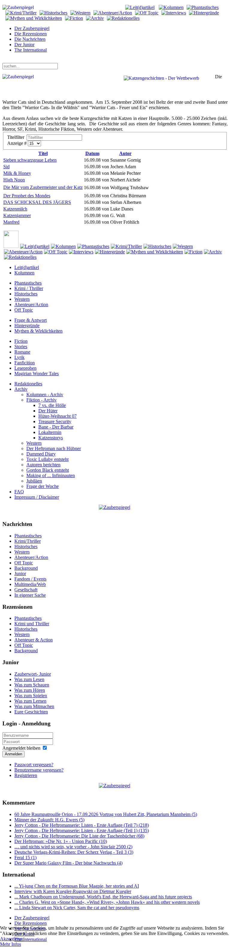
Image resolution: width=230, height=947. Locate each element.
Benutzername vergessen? (38, 769)
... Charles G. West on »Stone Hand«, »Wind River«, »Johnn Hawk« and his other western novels (107, 902)
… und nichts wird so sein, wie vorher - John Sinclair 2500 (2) (73, 846)
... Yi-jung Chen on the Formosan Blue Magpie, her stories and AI (76, 886)
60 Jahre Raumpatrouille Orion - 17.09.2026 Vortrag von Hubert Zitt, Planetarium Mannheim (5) (105, 814)
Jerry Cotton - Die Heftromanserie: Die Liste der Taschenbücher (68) (79, 835)
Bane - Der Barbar (55, 426)
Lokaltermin (49, 432)
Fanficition (24, 362)
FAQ (19, 491)
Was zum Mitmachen (34, 706)
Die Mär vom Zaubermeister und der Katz (43, 187)
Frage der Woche (42, 486)
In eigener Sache (30, 595)
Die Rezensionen (30, 33)
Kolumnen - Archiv (44, 394)
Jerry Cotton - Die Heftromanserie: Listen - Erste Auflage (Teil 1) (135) (81, 830)
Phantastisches (28, 282)
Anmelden (13, 754)
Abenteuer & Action (33, 639)
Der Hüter (48, 410)
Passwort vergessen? (33, 764)
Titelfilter (17, 137)
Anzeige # (17, 143)
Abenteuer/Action (31, 304)
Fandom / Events (30, 578)
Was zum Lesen (29, 679)
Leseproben (25, 368)
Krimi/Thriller (27, 541)
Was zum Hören (29, 690)
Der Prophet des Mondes (26, 195)
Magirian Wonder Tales (36, 373)
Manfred (11, 222)
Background (26, 568)
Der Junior (24, 44)
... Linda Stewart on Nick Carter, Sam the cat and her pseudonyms (76, 907)
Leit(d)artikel (26, 267)
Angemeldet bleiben (21, 748)
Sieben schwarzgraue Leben (30, 160)
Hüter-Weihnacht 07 (57, 416)
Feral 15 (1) (25, 857)
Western (22, 299)
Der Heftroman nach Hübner (53, 448)
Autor (125, 153)
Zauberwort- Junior (32, 674)
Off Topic (23, 309)
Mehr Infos (10, 944)
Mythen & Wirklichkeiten (38, 330)
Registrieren (25, 775)
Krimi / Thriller (28, 288)
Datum (92, 153)
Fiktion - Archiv (41, 399)
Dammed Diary (41, 453)
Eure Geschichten (31, 711)
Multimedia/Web (30, 584)
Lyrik (19, 357)
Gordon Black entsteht (47, 470)
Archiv (21, 389)
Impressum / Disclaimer (36, 497)
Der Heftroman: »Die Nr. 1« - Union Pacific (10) (60, 841)
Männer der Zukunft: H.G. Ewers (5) (49, 819)
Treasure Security (54, 421)
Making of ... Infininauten (50, 475)
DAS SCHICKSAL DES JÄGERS (37, 202)
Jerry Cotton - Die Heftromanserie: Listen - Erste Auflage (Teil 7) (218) (81, 825)
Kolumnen (24, 272)
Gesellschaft (25, 589)
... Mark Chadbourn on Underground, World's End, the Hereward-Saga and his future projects (103, 896)
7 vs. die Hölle (52, 405)
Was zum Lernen (30, 701)
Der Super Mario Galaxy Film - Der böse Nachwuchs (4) (68, 862)
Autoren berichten (43, 464)
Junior (20, 573)
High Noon (14, 179)
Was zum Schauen (31, 684)
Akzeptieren (11, 938)
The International (30, 49)
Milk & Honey (17, 173)
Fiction (21, 341)
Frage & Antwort (30, 320)
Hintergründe (27, 325)
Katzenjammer (17, 215)
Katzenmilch (15, 208)
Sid (6, 166)
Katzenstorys (50, 437)
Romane (22, 351)
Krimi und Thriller (31, 623)
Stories (20, 346)
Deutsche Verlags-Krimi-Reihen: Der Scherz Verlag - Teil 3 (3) (73, 852)
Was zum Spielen (30, 695)
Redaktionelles (28, 383)
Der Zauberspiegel (31, 28)
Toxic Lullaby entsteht (47, 459)
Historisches (25, 293)
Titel (43, 153)
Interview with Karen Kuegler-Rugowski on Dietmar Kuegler (72, 891)
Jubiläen (34, 480)
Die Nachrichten (30, 39)
